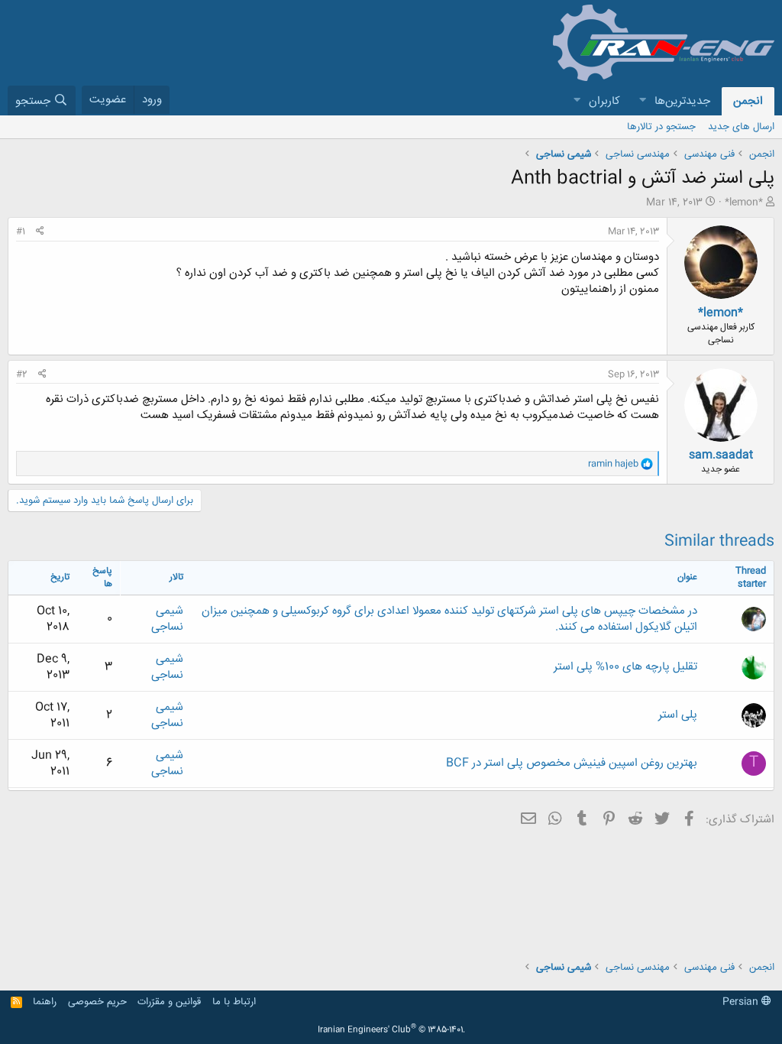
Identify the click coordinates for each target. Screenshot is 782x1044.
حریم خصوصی (97, 1002)
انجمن (748, 101)
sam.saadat (721, 455)
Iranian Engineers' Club (391, 1030)
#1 (20, 231)
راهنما (45, 1002)
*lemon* (744, 202)
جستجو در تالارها (661, 126)
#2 (21, 374)
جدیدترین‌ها (682, 101)
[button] (642, 101)
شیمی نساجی (167, 619)
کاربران (604, 101)
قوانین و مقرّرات (169, 1002)
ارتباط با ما (234, 1002)
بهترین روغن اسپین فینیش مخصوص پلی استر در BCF (571, 763)
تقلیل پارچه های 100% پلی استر (625, 666)
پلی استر (677, 715)
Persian (741, 1002)
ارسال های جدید (741, 126)
